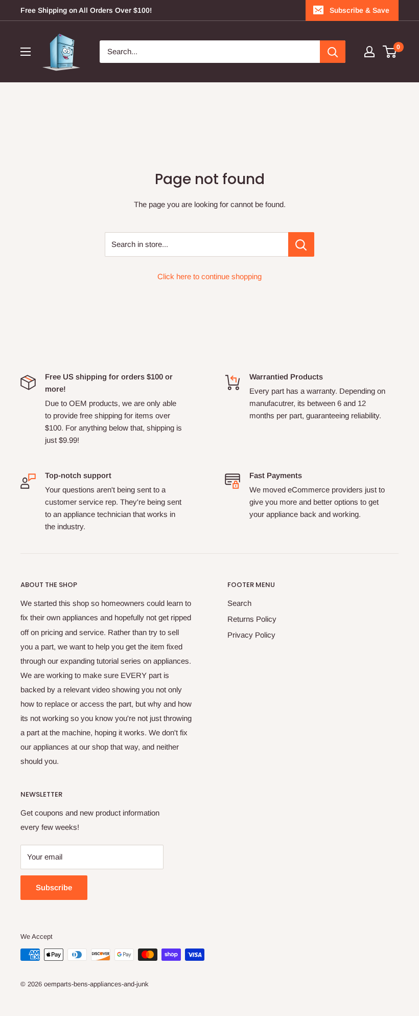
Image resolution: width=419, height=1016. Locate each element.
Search (239, 603)
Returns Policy (251, 619)
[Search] (332, 51)
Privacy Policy (251, 634)
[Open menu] (25, 52)
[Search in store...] (301, 244)
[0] (390, 52)
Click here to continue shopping (209, 276)
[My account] (369, 51)
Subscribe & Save (359, 10)
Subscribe (54, 887)
